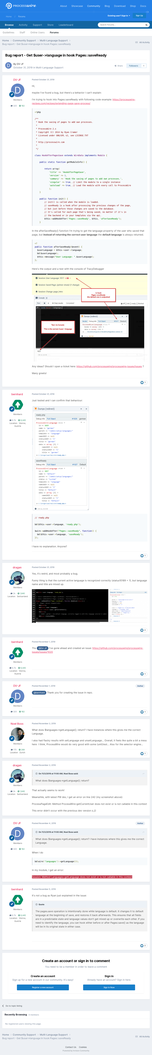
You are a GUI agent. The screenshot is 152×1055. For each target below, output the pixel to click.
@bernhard (39, 692)
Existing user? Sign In (118, 15)
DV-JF (20, 63)
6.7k (13, 420)
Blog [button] (107, 5)
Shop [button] (133, 5)
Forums (21, 16)
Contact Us (70, 1047)
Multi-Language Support (49, 67)
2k (13, 593)
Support (37, 24)
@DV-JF (43, 648)
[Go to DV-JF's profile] (8, 65)
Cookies (83, 1047)
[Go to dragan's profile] (17, 578)
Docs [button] (143, 5)
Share (119, 66)
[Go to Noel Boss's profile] (17, 734)
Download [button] (120, 5)
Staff (22, 32)
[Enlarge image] (89, 317)
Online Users (37, 32)
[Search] (146, 24)
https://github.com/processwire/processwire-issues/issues (109, 366)
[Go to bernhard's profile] (17, 404)
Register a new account (43, 987)
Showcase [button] (77, 5)
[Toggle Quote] (36, 773)
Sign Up (139, 15)
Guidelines (8, 32)
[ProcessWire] (21, 6)
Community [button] (93, 5)
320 (15, 106)
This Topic (135, 25)
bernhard (17, 394)
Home (9, 16)
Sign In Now (109, 987)
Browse (9, 24)
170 (14, 749)
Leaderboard (66, 24)
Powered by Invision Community (76, 1050)
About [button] (63, 5)
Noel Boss (17, 723)
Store (50, 24)
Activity (23, 24)
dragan (17, 567)
